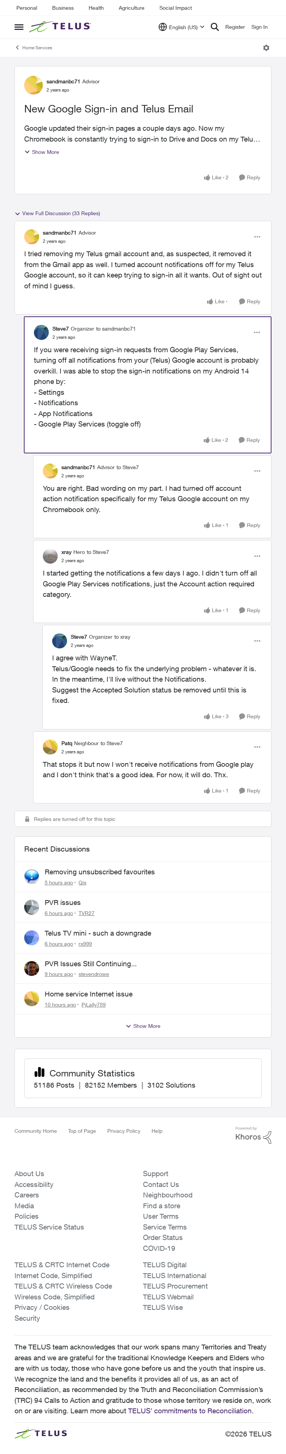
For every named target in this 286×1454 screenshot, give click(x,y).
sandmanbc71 (63, 81)
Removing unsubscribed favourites (100, 872)
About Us (29, 1173)
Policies (27, 1216)
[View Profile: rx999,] (31, 937)
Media (24, 1206)
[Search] (214, 26)
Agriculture (131, 7)
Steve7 (61, 328)
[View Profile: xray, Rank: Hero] (50, 556)
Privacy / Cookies (42, 1307)
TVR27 (87, 913)
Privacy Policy (123, 1131)
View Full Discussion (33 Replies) (61, 213)
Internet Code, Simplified (53, 1275)
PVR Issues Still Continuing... (91, 963)
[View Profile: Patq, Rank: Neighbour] (50, 747)
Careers (27, 1195)
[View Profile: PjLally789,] (31, 998)
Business (63, 7)
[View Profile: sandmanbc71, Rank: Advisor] (33, 85)
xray (66, 552)
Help (157, 1131)
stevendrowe (94, 974)
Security (27, 1318)
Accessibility (34, 1184)
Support (155, 1173)
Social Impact (175, 7)
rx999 (85, 943)
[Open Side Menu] (19, 26)
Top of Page (82, 1131)
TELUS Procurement (175, 1286)
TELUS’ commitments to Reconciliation (190, 1411)
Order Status (163, 1237)
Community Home (36, 1131)
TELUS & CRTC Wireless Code (63, 1286)
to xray (122, 636)
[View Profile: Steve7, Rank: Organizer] (41, 332)
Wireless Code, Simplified (55, 1297)
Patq (66, 743)
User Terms (161, 1216)
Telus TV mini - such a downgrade (98, 933)
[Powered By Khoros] (253, 1135)
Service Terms (165, 1227)
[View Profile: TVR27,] (31, 907)
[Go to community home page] (61, 27)
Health (96, 7)
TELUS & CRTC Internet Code (62, 1265)
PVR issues (63, 902)
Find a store (161, 1206)
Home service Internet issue (89, 994)
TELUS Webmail (168, 1297)
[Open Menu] (266, 48)
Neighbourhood (168, 1195)
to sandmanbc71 (116, 328)
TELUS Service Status (49, 1227)
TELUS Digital (165, 1265)
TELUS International (174, 1275)
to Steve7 (128, 467)
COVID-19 (159, 1248)
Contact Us (161, 1184)
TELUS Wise (163, 1307)
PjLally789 (94, 1004)
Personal (26, 7)
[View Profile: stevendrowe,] (31, 968)
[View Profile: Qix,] (31, 876)
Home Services (37, 47)
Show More (45, 152)
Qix (82, 882)
